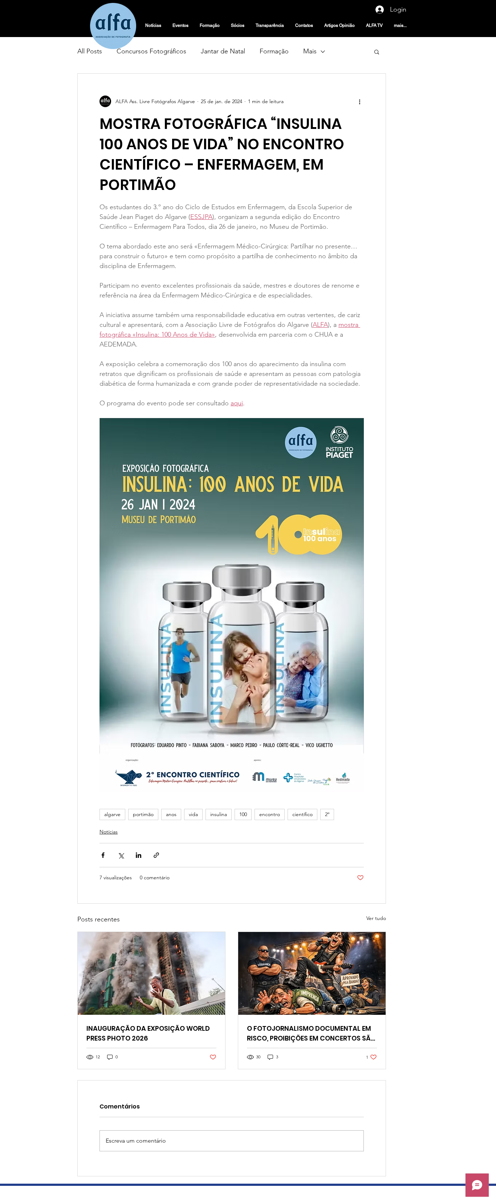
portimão (143, 814)
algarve (112, 814)
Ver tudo (376, 918)
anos (171, 814)
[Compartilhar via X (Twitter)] (120, 855)
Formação (274, 51)
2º (327, 814)
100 (243, 814)
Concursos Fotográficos (151, 51)
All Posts (89, 51)
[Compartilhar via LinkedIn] (138, 855)
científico (302, 814)
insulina (218, 814)
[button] (376, 51)
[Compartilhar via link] (156, 855)
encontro (269, 814)
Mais (310, 51)
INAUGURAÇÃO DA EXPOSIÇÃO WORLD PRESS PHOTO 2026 (148, 1033)
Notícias (108, 831)
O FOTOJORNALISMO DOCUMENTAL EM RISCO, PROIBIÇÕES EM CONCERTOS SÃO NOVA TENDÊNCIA (311, 1033)
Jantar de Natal (223, 51)
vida (193, 814)
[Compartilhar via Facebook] (102, 855)
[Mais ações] (359, 101)
